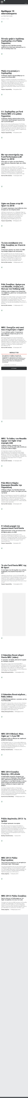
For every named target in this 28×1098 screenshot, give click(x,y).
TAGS (7, 19)
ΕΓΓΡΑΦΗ (14, 368)
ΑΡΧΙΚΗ (3, 19)
